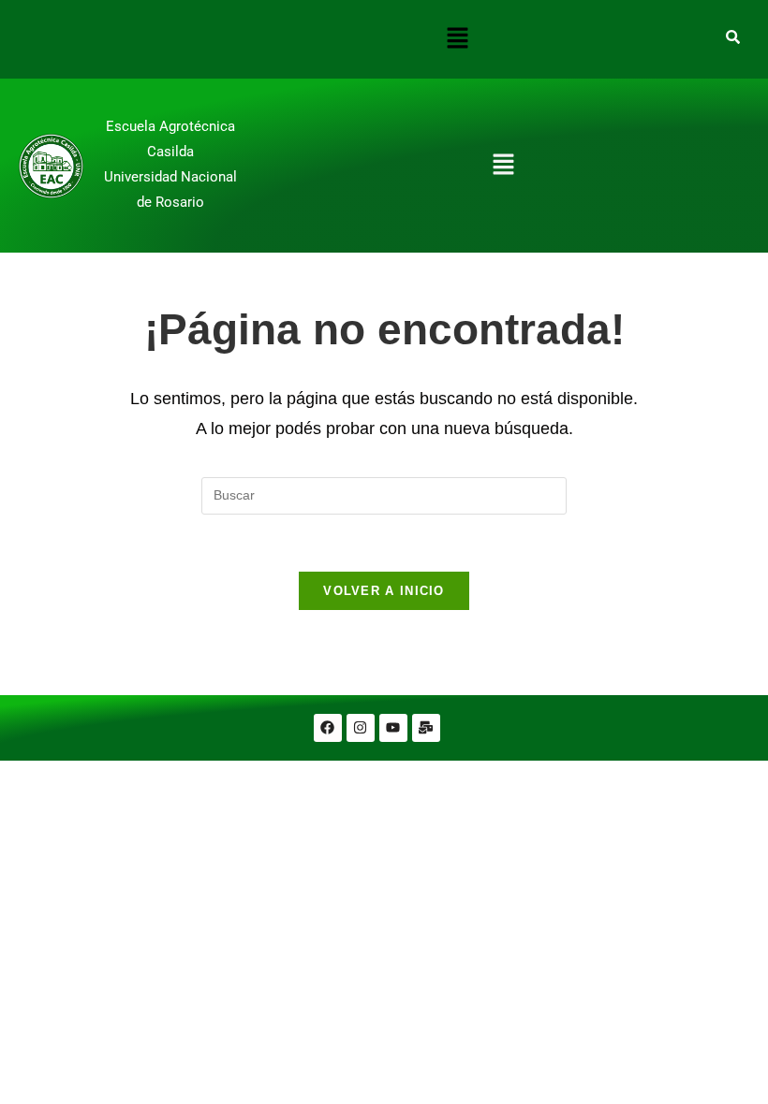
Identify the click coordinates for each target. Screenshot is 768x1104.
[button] (457, 39)
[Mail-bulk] (426, 728)
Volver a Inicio (384, 591)
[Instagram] (361, 728)
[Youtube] (393, 728)
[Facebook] (328, 728)
